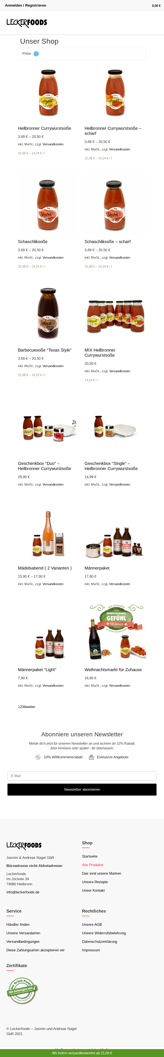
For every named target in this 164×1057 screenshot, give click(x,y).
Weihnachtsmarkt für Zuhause (113, 669)
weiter (30, 707)
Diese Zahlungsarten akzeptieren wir (35, 950)
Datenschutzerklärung (99, 942)
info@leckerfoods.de (22, 892)
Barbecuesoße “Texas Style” (45, 350)
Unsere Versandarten (23, 933)
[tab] (82, 54)
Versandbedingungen (23, 942)
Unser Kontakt (93, 890)
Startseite (89, 856)
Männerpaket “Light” (37, 669)
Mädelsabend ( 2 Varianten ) (45, 568)
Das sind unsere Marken (101, 873)
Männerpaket (97, 568)
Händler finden (17, 925)
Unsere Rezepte (95, 882)
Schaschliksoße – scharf (108, 241)
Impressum (91, 950)
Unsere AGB (92, 925)
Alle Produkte (92, 865)
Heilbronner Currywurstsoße (44, 128)
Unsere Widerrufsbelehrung (104, 933)
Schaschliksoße (32, 241)
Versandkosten (52, 144)
